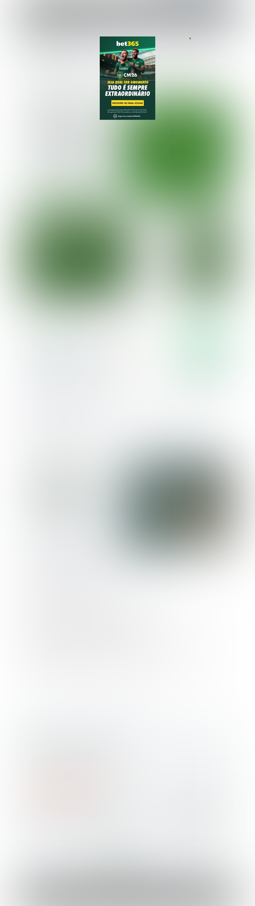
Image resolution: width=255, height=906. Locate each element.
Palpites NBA (34, 833)
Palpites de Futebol (127, 199)
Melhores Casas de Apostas (167, 312)
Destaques (127, 6)
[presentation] (210, 181)
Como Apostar (159, 6)
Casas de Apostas (89, 6)
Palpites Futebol (36, 821)
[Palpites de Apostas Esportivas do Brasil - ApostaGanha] (41, 5)
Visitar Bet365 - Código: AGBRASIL (205, 336)
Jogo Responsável (209, 896)
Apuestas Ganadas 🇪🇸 (185, 827)
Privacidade (153, 896)
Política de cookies (186, 896)
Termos (167, 896)
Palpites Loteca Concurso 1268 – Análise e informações (74, 497)
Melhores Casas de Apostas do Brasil (100, 821)
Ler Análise (205, 346)
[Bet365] (127, 83)
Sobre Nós (137, 896)
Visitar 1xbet (205, 369)
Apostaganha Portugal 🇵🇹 (187, 821)
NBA (142, 6)
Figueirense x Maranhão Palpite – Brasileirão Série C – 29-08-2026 (152, 252)
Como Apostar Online (90, 833)
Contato (136, 899)
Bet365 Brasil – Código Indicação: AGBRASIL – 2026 (52, 740)
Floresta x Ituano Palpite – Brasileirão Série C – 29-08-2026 (151, 237)
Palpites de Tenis (36, 838)
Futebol (110, 6)
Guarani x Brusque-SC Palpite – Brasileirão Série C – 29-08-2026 (151, 221)
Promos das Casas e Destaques (97, 827)
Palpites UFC (34, 827)
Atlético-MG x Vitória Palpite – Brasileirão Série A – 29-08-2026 (75, 138)
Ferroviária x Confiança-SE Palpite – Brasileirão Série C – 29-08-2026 (153, 268)
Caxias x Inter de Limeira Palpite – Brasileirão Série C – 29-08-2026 (153, 283)
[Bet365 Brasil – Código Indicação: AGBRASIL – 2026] (51, 346)
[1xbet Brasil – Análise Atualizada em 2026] (51, 380)
